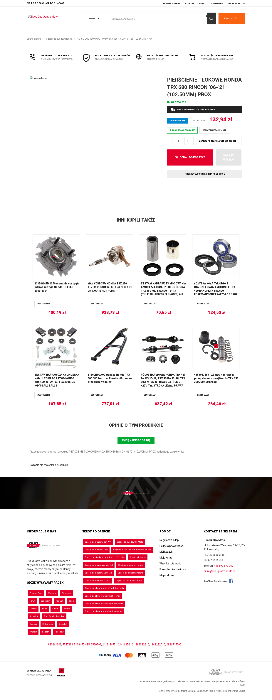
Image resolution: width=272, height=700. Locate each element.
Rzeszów (59, 632)
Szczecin (45, 601)
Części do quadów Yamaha (129, 580)
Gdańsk (33, 624)
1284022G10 (141, 644)
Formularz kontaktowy (172, 569)
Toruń (32, 601)
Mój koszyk (165, 551)
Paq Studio (239, 691)
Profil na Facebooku (215, 581)
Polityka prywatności (171, 545)
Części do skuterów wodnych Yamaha (103, 611)
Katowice (34, 616)
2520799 (96, 644)
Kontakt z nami (194, 3)
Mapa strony (166, 575)
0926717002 (174, 644)
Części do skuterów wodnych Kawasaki (104, 604)
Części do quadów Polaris (130, 573)
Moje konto (165, 557)
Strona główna (34, 39)
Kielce (67, 609)
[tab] (136, 425)
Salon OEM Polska (206, 691)
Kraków (33, 632)
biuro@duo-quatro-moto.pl (219, 571)
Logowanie (216, 3)
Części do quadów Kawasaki (98, 573)
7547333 (68, 644)
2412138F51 (109, 644)
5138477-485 (82, 644)
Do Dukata (189, 691)
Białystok (63, 624)
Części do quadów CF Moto (130, 542)
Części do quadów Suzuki (97, 580)
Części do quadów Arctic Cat (99, 565)
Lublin (55, 609)
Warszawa (66, 593)
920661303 (54, 644)
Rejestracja (236, 3)
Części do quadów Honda (59, 39)
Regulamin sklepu (169, 540)
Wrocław (52, 593)
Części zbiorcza (138, 557)
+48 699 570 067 (171, 3)
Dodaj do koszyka (192, 157)
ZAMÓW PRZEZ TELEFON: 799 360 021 (217, 141)
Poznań (59, 601)
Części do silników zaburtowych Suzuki (132, 550)
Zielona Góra (36, 593)
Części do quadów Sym (96, 550)
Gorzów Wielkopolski (54, 616)
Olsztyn (33, 609)
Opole (71, 601)
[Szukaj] (211, 18)
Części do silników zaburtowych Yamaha (105, 557)
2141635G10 (125, 644)
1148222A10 (157, 644)
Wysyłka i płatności (170, 563)
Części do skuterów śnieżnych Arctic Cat (104, 588)
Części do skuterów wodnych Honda (102, 596)
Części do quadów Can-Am (98, 542)
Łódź (44, 609)
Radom (45, 632)
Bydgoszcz (47, 624)
